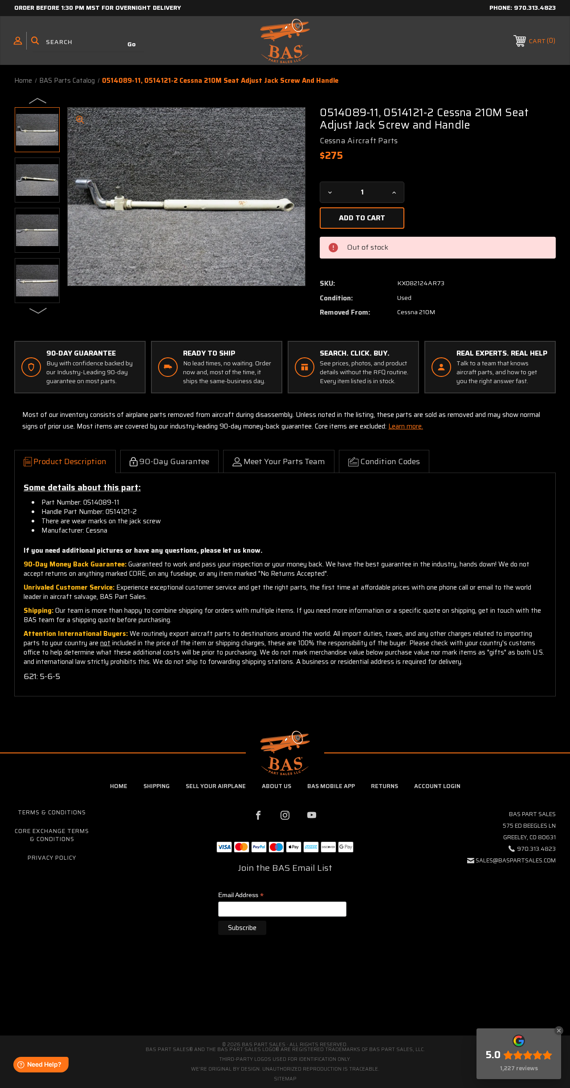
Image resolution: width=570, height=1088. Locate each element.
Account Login (437, 786)
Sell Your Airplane (216, 786)
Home (118, 786)
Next (38, 310)
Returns (384, 786)
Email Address (241, 895)
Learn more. (405, 426)
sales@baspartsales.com (516, 860)
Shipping (156, 786)
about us (276, 786)
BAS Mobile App (331, 786)
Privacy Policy (52, 857)
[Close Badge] (558, 1030)
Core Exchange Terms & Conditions (52, 835)
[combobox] (88, 42)
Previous (38, 100)
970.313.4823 (535, 7)
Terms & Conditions (52, 812)
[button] (285, 998)
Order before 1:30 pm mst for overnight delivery (97, 7)
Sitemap (285, 1079)
